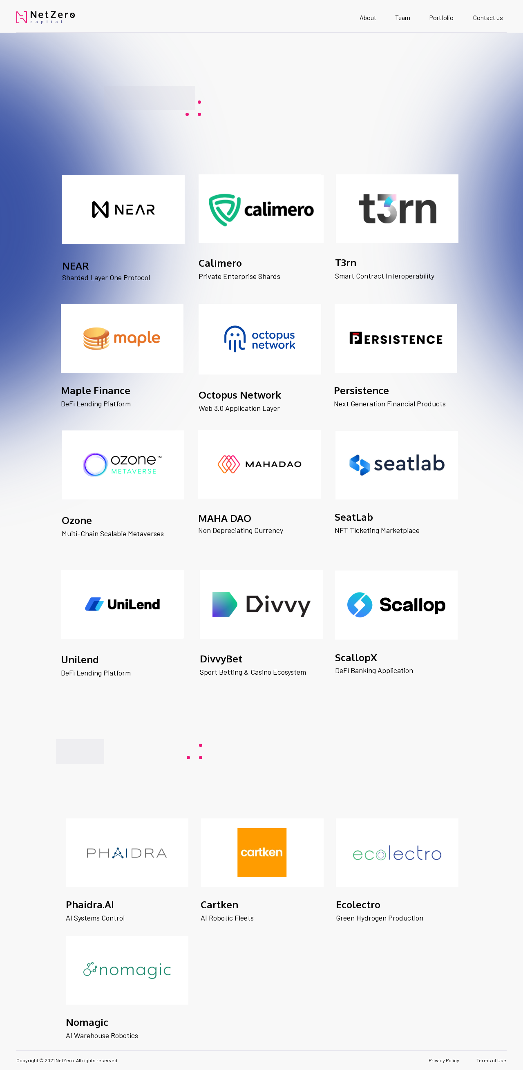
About (368, 17)
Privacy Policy (444, 1060)
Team (402, 17)
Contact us (488, 17)
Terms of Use (491, 1060)
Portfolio (441, 17)
